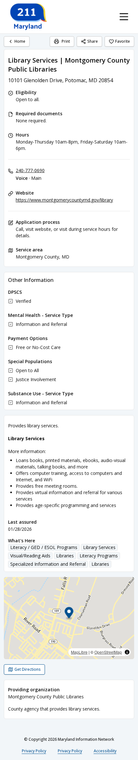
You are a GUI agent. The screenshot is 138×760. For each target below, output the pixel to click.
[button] (69, 613)
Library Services (99, 547)
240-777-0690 (30, 170)
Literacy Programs (99, 556)
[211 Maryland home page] (29, 17)
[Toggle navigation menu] (124, 17)
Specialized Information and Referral (48, 564)
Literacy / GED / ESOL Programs (43, 547)
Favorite (122, 41)
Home (19, 41)
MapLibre (79, 652)
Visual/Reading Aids (30, 556)
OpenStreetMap (108, 652)
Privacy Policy (34, 751)
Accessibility (105, 751)
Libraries (65, 556)
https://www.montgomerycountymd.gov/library (64, 200)
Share (92, 41)
